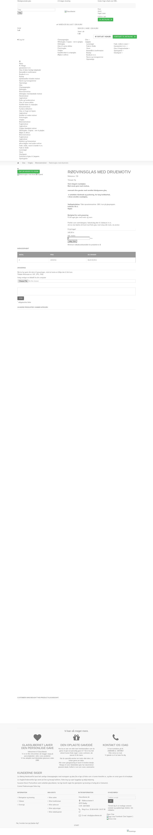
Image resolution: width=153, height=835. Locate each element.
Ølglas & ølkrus (63, 55)
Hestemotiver (23, 96)
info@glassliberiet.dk (94, 815)
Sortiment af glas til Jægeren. (29, 156)
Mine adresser (54, 805)
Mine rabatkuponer (55, 812)
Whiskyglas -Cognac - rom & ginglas (70, 42)
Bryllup (88, 53)
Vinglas (60, 50)
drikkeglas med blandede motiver (30, 94)
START (76, 825)
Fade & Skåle (91, 46)
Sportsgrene (23, 158)
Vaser (88, 48)
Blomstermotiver (24, 92)
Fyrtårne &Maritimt (25, 109)
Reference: (71, 176)
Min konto (52, 792)
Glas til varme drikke (65, 46)
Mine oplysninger (55, 808)
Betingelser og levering (26, 797)
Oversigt (22, 805)
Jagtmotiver (23, 98)
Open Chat (110, 814)
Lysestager (90, 44)
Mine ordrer (53, 797)
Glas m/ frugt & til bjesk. (27, 111)
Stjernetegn (90, 59)
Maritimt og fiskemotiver (27, 141)
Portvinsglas (62, 48)
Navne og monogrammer (94, 57)
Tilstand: (71, 180)
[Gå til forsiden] (18, 163)
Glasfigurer (23, 154)
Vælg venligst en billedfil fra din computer (31, 277)
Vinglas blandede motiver (28, 128)
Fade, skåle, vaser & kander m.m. (31, 146)
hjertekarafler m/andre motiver (29, 79)
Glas (20, 85)
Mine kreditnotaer (55, 801)
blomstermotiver (24, 107)
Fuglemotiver (23, 124)
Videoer (21, 801)
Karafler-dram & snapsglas (67, 53)
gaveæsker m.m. (25, 68)
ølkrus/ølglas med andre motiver (30, 143)
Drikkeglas (61, 44)
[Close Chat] (111, 819)
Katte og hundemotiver (27, 100)
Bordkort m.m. (91, 55)
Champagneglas (63, 40)
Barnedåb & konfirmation (94, 50)
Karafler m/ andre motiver (28, 115)
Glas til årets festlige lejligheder (30, 70)
